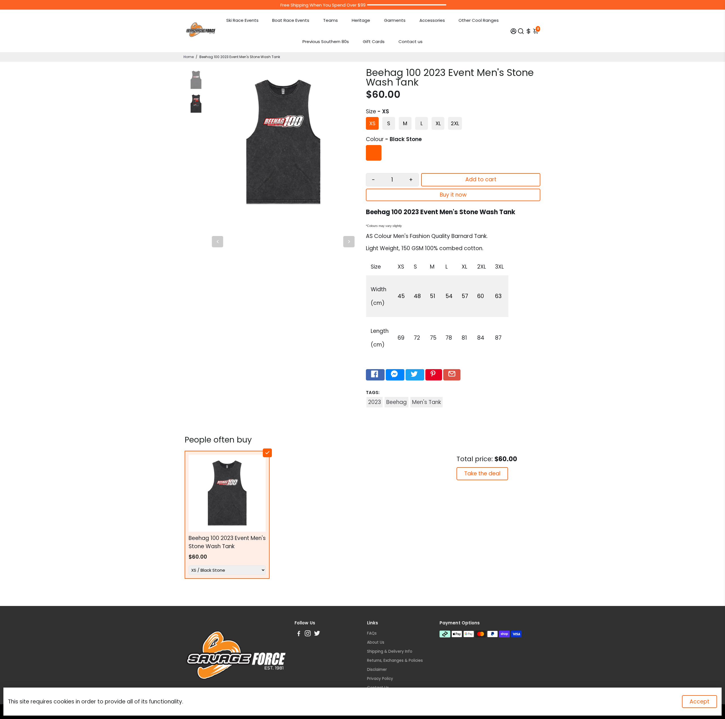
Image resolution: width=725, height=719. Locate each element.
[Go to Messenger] (395, 374)
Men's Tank (426, 402)
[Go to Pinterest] (433, 374)
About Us (375, 642)
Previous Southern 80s (325, 41)
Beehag (396, 402)
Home (189, 56)
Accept (699, 701)
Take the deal (482, 473)
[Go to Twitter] (415, 374)
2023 (374, 402)
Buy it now (453, 195)
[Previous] (217, 241)
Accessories (432, 20)
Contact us (410, 41)
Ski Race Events (242, 20)
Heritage (361, 20)
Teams (330, 20)
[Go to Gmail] (451, 374)
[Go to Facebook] (375, 374)
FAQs (372, 633)
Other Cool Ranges (479, 20)
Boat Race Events (290, 20)
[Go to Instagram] (307, 634)
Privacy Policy (380, 678)
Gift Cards (374, 41)
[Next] (349, 241)
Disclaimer (377, 669)
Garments (395, 20)
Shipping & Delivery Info (389, 651)
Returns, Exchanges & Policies (395, 660)
